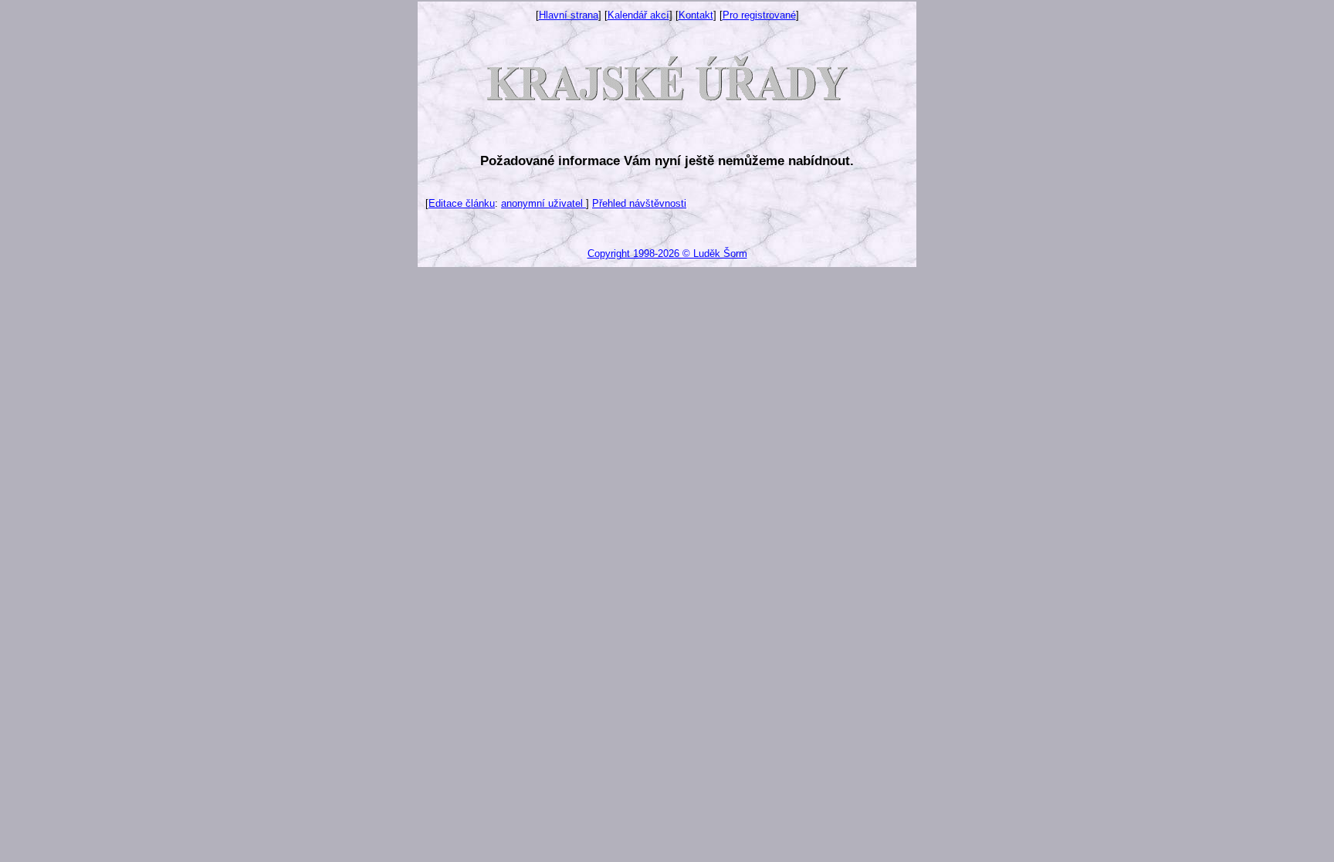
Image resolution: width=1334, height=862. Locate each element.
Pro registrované (759, 15)
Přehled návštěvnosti (639, 203)
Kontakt (696, 15)
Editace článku (461, 203)
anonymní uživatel (543, 203)
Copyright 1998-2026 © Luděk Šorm (667, 253)
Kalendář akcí (638, 15)
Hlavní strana (568, 15)
